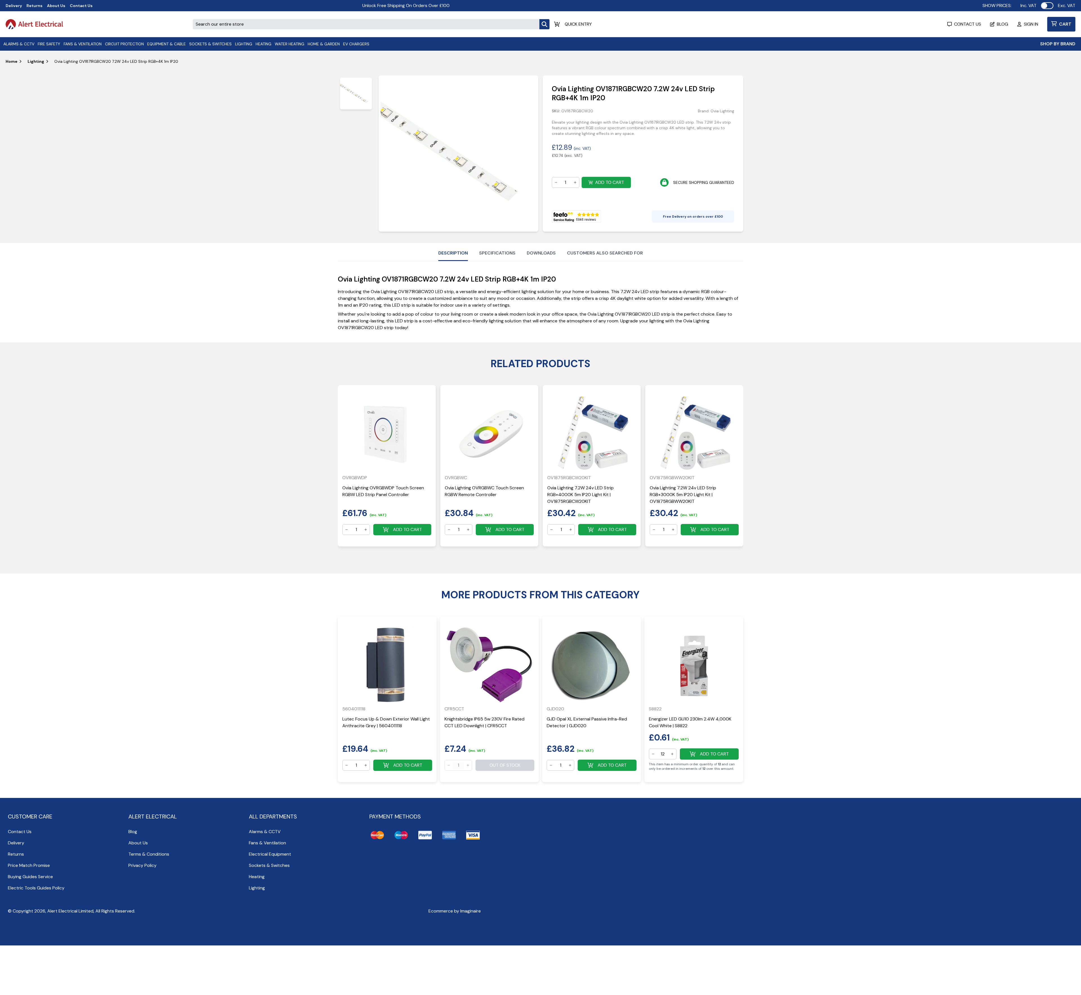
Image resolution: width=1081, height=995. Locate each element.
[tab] (356, 94)
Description (453, 253)
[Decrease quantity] (556, 182)
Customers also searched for (605, 253)
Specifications (497, 253)
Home (11, 61)
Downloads (541, 253)
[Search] (544, 24)
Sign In (1031, 24)
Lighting (36, 61)
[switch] (1047, 5)
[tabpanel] (458, 153)
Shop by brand (1057, 44)
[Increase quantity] (575, 182)
